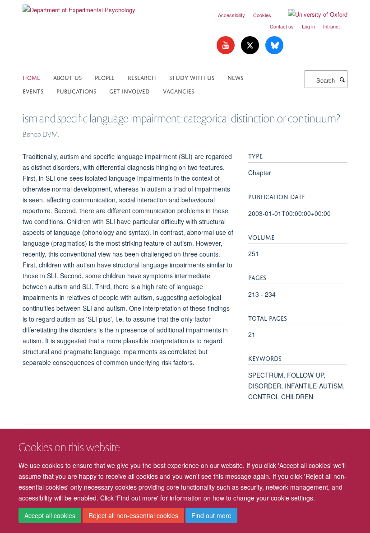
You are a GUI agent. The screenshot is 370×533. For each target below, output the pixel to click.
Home (31, 77)
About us (67, 77)
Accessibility (231, 15)
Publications (76, 90)
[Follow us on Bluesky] (274, 45)
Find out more (211, 515)
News (235, 77)
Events (33, 90)
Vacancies (178, 90)
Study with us (191, 77)
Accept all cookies (49, 515)
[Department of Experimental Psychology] (79, 6)
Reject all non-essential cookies (133, 515)
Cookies (262, 15)
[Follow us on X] (251, 45)
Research (142, 77)
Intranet (331, 26)
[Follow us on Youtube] (226, 45)
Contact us (282, 26)
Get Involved (129, 90)
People (105, 77)
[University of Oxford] (310, 14)
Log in (308, 26)
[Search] (342, 79)
